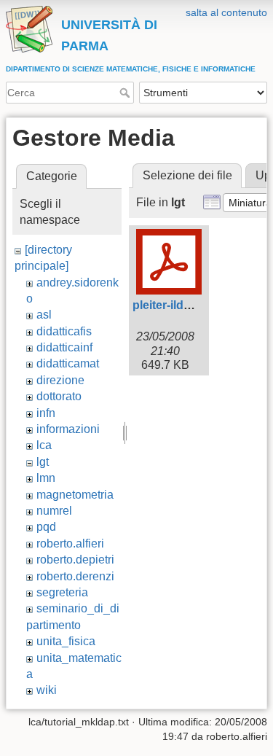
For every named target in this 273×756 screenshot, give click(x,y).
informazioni (68, 429)
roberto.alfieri (70, 543)
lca (44, 445)
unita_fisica (65, 641)
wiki (46, 690)
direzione (60, 380)
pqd (46, 527)
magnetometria (75, 494)
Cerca (126, 92)
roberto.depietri (75, 559)
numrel (54, 510)
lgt (42, 462)
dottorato (59, 396)
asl (44, 314)
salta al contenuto (226, 12)
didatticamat (67, 363)
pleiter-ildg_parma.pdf (192, 305)
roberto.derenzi (75, 576)
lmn (45, 478)
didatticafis (64, 331)
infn (45, 413)
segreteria (62, 592)
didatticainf (64, 347)
